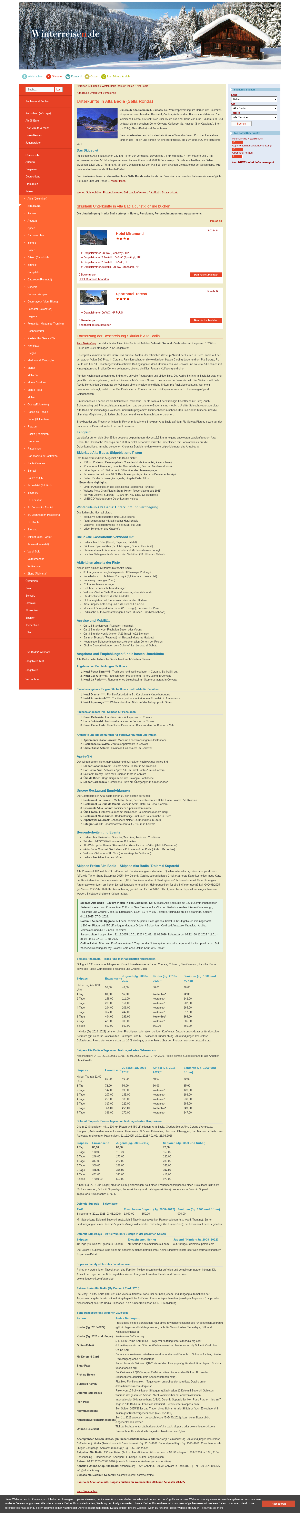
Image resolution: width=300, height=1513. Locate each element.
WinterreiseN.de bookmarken (261, 5)
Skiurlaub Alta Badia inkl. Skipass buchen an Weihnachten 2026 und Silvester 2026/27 (131, 1482)
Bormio (32, 242)
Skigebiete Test (35, 661)
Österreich (32, 580)
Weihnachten (35, 76)
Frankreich (32, 183)
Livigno (32, 353)
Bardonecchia (36, 235)
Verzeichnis (32, 679)
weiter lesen (118, 180)
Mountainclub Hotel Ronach (247, 138)
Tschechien (32, 625)
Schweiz (31, 595)
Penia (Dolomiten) (38, 419)
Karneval (76, 76)
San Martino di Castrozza (43, 455)
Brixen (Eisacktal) (38, 257)
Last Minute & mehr (37, 127)
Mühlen (32, 397)
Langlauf (134, 192)
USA (28, 632)
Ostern (94, 76)
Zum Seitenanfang (87, 1491)
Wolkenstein (35, 566)
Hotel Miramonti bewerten (94, 279)
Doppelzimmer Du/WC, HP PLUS (103, 312)
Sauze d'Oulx (35, 478)
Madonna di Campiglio (41, 360)
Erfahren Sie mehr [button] (212, 1507)
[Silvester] (48, 76)
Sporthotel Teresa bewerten (95, 324)
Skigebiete (32, 670)
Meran (31, 367)
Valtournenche (36, 558)
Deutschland (33, 176)
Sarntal (32, 470)
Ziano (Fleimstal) (37, 573)
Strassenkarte (170, 192)
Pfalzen (32, 426)
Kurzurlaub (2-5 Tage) (38, 113)
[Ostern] (87, 76)
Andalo (32, 213)
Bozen (31, 250)
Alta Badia (34, 206)
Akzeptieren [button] (279, 1503)
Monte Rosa (35, 389)
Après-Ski (122, 192)
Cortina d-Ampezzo (39, 294)
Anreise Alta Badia (150, 192)
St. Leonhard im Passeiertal (44, 514)
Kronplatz (33, 345)
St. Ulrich (33, 522)
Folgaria (32, 316)
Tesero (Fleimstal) (38, 544)
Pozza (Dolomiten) (38, 433)
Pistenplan (109, 192)
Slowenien (32, 610)
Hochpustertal (36, 331)
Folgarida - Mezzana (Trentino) (46, 323)
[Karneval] (67, 76)
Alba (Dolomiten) (37, 198)
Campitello (34, 272)
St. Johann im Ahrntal (40, 507)
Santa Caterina (36, 463)
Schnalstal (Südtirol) (39, 485)
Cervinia (32, 286)
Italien (29, 191)
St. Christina (35, 500)
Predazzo (33, 441)
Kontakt (237, 5)
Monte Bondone (37, 382)
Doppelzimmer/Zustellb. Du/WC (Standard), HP (111, 266)
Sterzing (32, 529)
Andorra (30, 161)
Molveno (33, 375)
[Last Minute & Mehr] (103, 76)
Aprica (31, 228)
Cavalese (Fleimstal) (40, 279)
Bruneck (32, 264)
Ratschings (34, 448)
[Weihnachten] (24, 76)
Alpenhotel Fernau (242, 152)
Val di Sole (34, 551)
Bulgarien (31, 169)
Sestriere (33, 492)
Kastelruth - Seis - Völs (41, 338)
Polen (29, 588)
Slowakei (31, 603)
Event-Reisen (33, 135)
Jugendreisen (33, 142)
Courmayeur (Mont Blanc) (43, 301)
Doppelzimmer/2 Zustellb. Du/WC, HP (106, 262)
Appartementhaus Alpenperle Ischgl (252, 145)
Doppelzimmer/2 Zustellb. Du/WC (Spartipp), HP (112, 257)
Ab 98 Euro (32, 120)
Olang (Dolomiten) (38, 404)
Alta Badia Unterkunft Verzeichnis (97, 92)
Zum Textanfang (86, 343)
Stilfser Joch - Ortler (39, 536)
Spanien (30, 617)
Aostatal (32, 220)
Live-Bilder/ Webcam (38, 652)
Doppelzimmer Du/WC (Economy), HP (106, 252)
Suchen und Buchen (37, 101)
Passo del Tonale (38, 411)
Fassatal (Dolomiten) (40, 308)
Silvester (57, 76)
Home (227, 5)
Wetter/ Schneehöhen (89, 192)
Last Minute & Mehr (118, 76)
